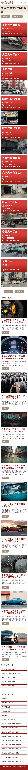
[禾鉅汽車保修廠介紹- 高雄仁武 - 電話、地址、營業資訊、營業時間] (14, 29)
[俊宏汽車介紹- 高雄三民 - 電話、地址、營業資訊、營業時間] (14, 73)
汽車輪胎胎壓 (6, 707)
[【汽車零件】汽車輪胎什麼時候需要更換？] (14, 537)
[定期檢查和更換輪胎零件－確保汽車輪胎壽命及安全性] (14, 608)
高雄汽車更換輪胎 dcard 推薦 (11, 673)
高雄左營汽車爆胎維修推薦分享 (11, 744)
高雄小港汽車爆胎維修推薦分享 (11, 740)
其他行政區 (17, 16)
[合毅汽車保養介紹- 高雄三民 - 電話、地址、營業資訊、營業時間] (14, 236)
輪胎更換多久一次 (7, 703)
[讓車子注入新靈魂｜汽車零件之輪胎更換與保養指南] (14, 463)
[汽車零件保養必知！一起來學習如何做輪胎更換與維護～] (14, 317)
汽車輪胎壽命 (6, 711)
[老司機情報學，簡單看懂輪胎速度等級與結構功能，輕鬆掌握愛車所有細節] (14, 644)
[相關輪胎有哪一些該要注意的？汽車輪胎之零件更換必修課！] (14, 572)
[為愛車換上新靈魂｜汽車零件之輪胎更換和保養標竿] (14, 428)
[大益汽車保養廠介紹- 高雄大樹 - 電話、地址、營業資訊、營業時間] (14, 59)
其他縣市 (5, 16)
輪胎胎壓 (4, 715)
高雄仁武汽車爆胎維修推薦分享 (11, 757)
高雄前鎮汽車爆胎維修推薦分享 (11, 732)
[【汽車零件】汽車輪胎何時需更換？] (14, 500)
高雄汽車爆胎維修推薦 (9, 669)
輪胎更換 (4, 698)
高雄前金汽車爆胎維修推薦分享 (11, 753)
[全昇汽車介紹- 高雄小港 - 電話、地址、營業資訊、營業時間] (14, 265)
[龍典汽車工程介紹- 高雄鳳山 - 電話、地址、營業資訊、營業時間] (14, 206)
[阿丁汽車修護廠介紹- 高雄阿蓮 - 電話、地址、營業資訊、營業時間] (14, 132)
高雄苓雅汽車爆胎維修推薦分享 (11, 736)
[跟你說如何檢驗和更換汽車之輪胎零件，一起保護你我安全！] (14, 353)
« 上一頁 (9, 291)
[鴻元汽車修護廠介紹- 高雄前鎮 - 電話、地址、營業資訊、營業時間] (14, 103)
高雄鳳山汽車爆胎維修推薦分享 (11, 761)
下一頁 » (19, 291)
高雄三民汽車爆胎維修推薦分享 (11, 749)
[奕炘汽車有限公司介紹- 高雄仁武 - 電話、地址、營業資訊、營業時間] (14, 177)
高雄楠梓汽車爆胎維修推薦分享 (11, 724)
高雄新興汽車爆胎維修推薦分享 (11, 728)
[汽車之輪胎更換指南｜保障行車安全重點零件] (14, 391)
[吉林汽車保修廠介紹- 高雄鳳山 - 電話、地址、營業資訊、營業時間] (14, 162)
